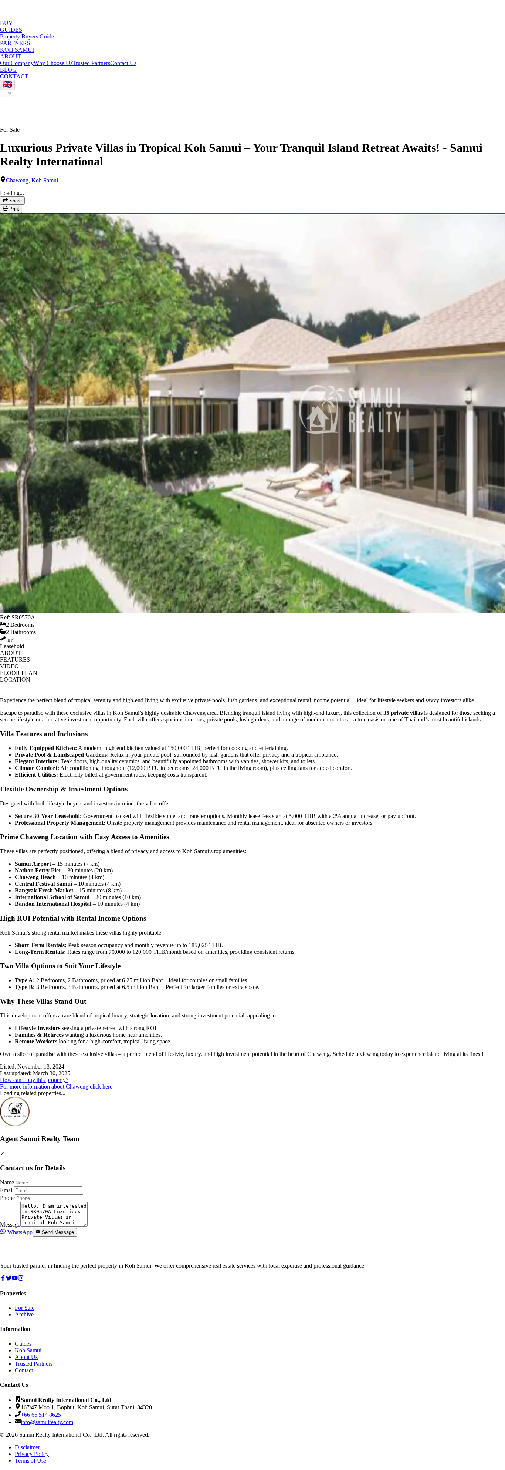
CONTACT (14, 76)
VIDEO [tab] (9, 666)
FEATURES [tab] (15, 659)
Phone (7, 1198)
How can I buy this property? (34, 1080)
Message (10, 1224)
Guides (23, 1344)
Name (7, 1182)
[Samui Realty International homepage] (27, 1253)
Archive (24, 1314)
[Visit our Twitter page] (9, 1279)
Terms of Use (30, 1460)
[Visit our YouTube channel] (15, 1279)
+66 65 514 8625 (41, 1415)
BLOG (8, 70)
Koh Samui (28, 1350)
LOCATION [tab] (15, 679)
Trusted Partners (91, 63)
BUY (6, 23)
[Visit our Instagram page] (21, 1279)
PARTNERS (15, 43)
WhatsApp (19, 1232)
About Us (26, 1357)
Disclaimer (27, 1447)
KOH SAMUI (17, 50)
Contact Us (123, 63)
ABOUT (10, 56)
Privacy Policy (32, 1454)
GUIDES (11, 30)
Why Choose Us (53, 63)
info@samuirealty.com (47, 1422)
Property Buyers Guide (27, 36)
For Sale (24, 1308)
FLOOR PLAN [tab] (18, 673)
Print (13, 209)
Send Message (58, 1232)
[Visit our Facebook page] (3, 1279)
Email (7, 1190)
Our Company (17, 63)
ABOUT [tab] (10, 653)
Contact (24, 1370)
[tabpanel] (252, 893)
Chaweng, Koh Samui (32, 180)
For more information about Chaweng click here (56, 1086)
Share (15, 200)
